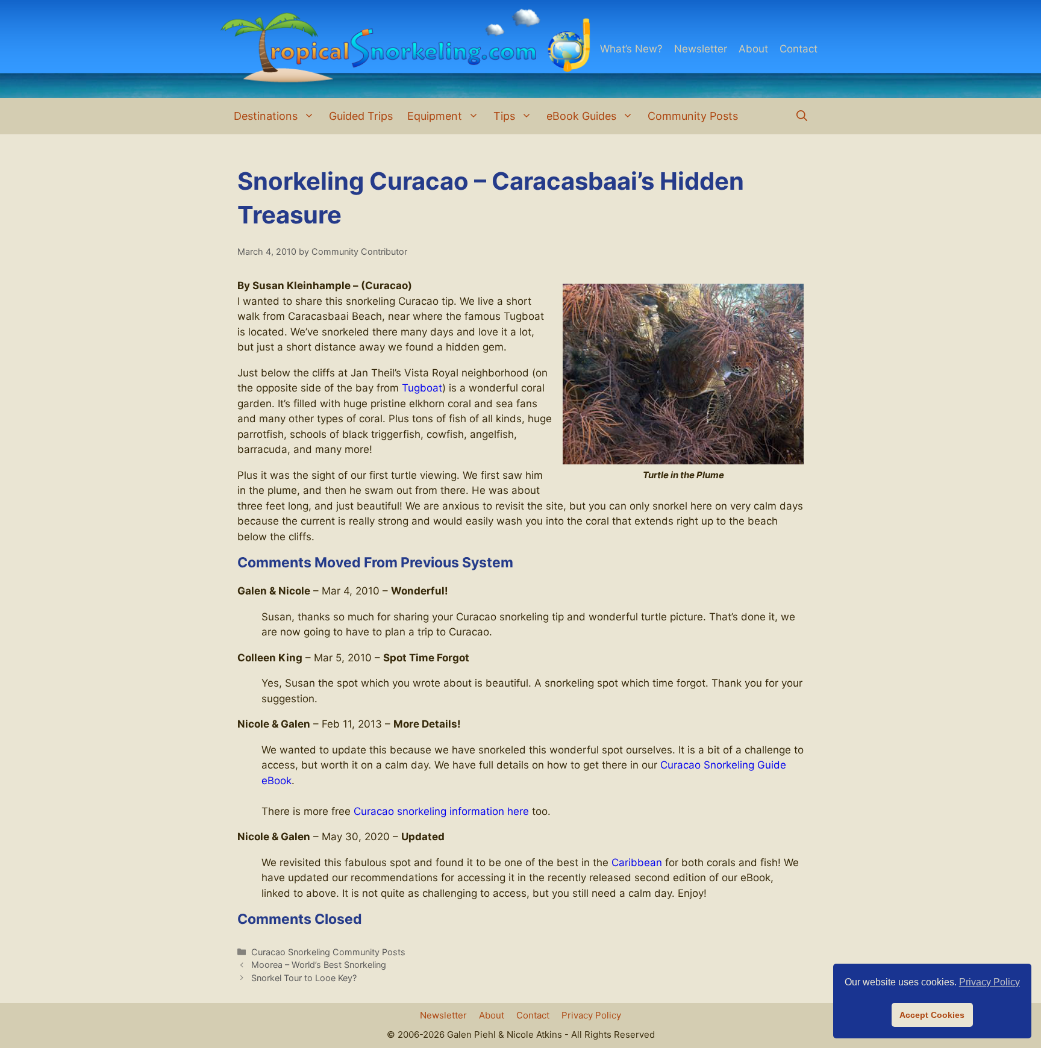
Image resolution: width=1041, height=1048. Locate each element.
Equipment (434, 116)
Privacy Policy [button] (989, 982)
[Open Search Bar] (801, 116)
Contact (798, 49)
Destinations (266, 116)
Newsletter (700, 49)
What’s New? (631, 49)
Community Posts (693, 116)
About (753, 49)
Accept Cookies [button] (931, 1015)
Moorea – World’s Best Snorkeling (318, 964)
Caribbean (636, 862)
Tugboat (422, 388)
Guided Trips (361, 116)
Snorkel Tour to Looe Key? (304, 978)
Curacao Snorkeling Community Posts (328, 952)
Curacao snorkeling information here (441, 811)
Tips (504, 116)
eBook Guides (581, 116)
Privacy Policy (591, 1015)
